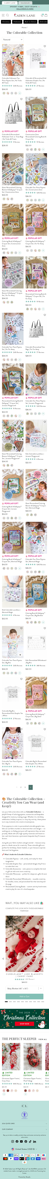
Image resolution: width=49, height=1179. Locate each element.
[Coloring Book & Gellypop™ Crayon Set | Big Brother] (15, 252)
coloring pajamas (19, 814)
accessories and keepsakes (35, 814)
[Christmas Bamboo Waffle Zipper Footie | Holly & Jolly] (11, 1090)
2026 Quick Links (8, 1124)
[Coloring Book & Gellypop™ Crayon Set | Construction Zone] (19, 252)
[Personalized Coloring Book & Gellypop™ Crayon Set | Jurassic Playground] (31, 309)
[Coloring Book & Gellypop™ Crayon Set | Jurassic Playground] (11, 252)
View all (43, 1039)
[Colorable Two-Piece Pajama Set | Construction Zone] (43, 200)
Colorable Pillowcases (13, 874)
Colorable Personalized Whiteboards (18, 879)
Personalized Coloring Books (15, 886)
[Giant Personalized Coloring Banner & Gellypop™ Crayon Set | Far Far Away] (11, 198)
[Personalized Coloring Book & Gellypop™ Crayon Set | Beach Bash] (35, 149)
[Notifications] (42, 15)
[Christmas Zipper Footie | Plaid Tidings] (7, 1090)
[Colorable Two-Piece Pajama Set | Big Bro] (11, 93)
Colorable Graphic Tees (14, 864)
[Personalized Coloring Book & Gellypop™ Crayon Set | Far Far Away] (31, 149)
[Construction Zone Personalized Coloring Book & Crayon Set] (43, 149)
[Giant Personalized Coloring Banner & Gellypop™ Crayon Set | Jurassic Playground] (3, 198)
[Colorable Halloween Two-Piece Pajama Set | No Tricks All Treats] (19, 93)
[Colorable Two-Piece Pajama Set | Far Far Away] (15, 359)
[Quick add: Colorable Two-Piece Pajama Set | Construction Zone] (44, 182)
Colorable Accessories (13, 869)
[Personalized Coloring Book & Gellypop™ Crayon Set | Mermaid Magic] (39, 149)
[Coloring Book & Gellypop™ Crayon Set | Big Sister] (27, 250)
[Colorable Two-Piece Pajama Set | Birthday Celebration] (15, 673)
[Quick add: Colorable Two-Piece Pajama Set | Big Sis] (20, 756)
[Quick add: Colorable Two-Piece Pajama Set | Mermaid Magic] (44, 550)
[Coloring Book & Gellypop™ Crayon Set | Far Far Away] (3, 252)
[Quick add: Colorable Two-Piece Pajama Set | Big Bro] (20, 655)
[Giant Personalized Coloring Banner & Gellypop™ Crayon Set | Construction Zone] (11, 302)
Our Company (7, 1129)
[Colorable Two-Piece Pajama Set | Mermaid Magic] (7, 93)
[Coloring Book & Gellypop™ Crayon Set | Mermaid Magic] (7, 252)
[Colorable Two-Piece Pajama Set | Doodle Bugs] (39, 200)
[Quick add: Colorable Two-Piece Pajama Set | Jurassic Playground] (44, 392)
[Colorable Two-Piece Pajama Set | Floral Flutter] (39, 571)
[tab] (10, 2)
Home (24, 27)
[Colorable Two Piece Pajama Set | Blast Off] (31, 200)
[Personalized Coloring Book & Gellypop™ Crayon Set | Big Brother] (27, 149)
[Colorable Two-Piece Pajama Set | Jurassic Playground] (3, 93)
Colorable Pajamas (12, 859)
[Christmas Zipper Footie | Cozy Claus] (3, 1090)
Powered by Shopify (24, 1177)
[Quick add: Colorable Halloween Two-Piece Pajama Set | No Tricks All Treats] (20, 73)
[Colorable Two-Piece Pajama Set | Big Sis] (15, 93)
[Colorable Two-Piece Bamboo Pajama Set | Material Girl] (7, 359)
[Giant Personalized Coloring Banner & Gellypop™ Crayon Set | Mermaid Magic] (7, 198)
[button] (20, 47)
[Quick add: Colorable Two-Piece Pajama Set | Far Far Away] (20, 341)
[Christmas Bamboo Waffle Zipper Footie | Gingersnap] (15, 1090)
